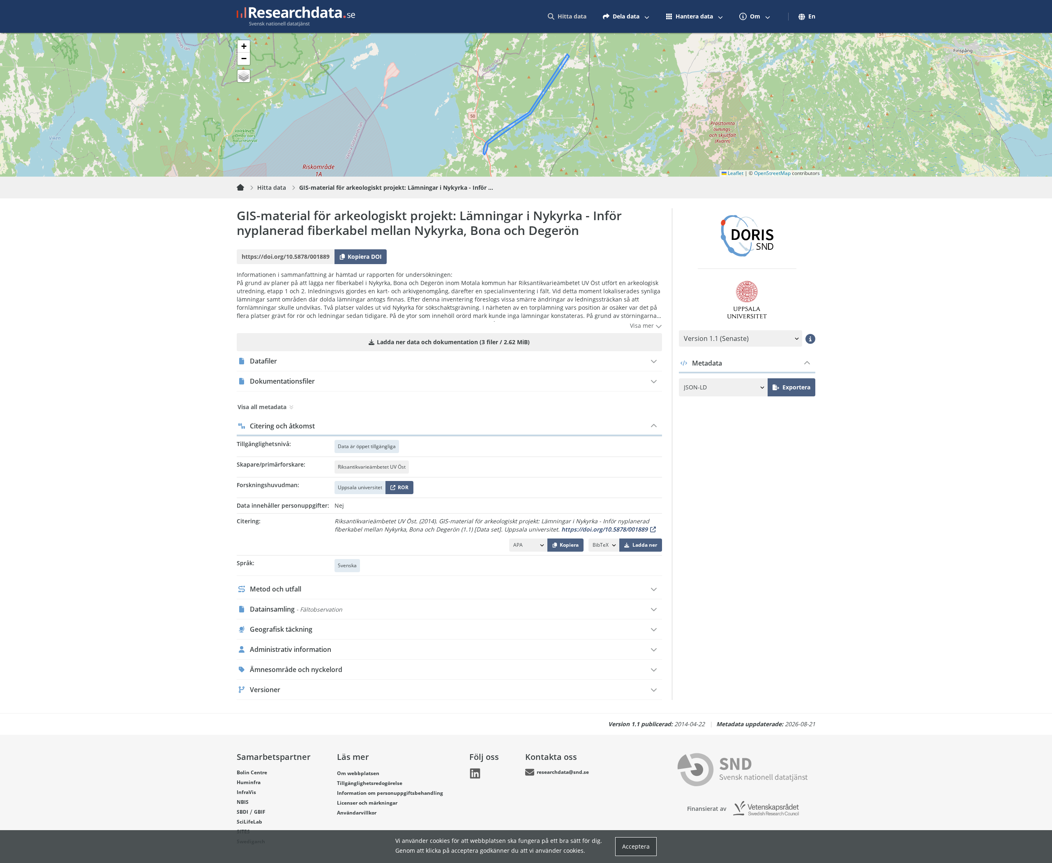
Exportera (796, 387)
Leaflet (735, 173)
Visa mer (642, 325)
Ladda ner (644, 544)
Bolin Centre (252, 772)
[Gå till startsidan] (296, 16)
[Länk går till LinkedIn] (475, 773)
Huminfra (249, 782)
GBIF (259, 811)
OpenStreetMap (772, 173)
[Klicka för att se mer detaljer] (810, 338)
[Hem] (245, 188)
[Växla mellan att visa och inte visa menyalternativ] (646, 16)
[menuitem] (567, 16)
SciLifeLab (249, 821)
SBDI (242, 811)
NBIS (243, 802)
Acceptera (636, 846)
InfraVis (246, 792)
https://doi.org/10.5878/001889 (604, 529)
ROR (401, 489)
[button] (244, 46)
